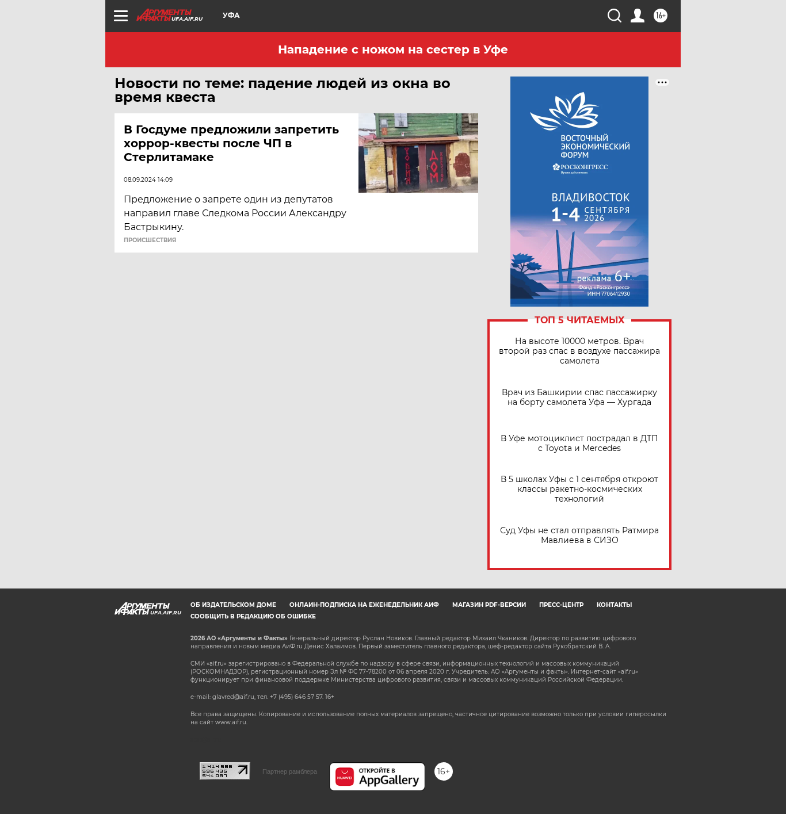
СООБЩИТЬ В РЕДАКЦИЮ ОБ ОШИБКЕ (253, 616)
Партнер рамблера (289, 771)
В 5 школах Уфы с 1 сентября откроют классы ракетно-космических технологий (579, 489)
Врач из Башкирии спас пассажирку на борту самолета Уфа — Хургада (579, 397)
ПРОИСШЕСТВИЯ (150, 240)
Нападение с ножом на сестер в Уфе (393, 49)
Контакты (614, 605)
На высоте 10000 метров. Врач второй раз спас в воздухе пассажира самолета (579, 351)
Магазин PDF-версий (489, 605)
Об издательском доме (233, 605)
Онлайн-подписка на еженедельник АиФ (364, 605)
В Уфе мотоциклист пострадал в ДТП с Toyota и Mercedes (579, 443)
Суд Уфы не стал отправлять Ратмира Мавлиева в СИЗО (579, 535)
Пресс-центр (561, 605)
